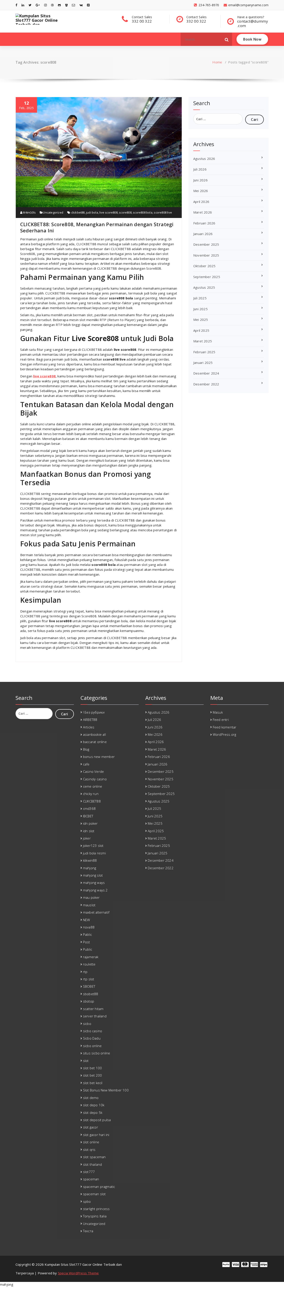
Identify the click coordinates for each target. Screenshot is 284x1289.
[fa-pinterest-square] (88, 5)
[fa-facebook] (16, 5)
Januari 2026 (203, 234)
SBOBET (89, 986)
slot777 (89, 1171)
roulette (89, 964)
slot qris (89, 1149)
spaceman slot (94, 1194)
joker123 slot (93, 845)
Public (87, 949)
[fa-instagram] (45, 5)
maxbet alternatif (96, 912)
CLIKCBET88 (92, 801)
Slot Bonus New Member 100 (106, 1090)
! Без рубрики (94, 712)
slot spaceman (94, 1157)
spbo (87, 1201)
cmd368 (89, 808)
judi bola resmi (94, 853)
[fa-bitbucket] (66, 5)
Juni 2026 (200, 180)
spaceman (91, 1179)
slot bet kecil (93, 1083)
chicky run (91, 793)
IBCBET (88, 816)
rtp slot (88, 979)
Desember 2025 (206, 244)
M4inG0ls (29, 212)
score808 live (163, 212)
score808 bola (142, 212)
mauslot (89, 905)
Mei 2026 (200, 190)
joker (87, 838)
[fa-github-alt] (59, 5)
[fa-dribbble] (52, 5)
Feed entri (221, 719)
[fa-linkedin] (23, 5)
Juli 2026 (200, 169)
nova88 (89, 927)
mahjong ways (94, 882)
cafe (86, 764)
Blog (86, 749)
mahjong (89, 868)
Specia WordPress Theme (78, 1273)
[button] (226, 39)
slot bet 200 (92, 1075)
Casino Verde (93, 771)
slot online (91, 1142)
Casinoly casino (95, 779)
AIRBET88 (90, 719)
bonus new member (99, 756)
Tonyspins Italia (94, 1216)
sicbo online (92, 1046)
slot (86, 1060)
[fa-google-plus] (38, 5)
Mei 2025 (200, 319)
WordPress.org (224, 734)
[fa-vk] (81, 5)
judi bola (92, 212)
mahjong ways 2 (95, 890)
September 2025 (206, 277)
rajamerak (91, 957)
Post (86, 942)
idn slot (89, 831)
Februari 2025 (204, 352)
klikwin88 (90, 860)
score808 (125, 212)
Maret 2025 (202, 341)
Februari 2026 (204, 223)
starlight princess (96, 1209)
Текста (88, 1231)
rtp (85, 971)
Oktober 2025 (204, 266)
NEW (86, 920)
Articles (89, 727)
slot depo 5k (92, 1112)
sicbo (87, 1023)
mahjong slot (93, 875)
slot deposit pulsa (97, 1120)
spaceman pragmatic (99, 1186)
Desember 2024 (206, 373)
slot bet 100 (92, 1068)
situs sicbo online (96, 1053)
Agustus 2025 (204, 287)
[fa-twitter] (30, 5)
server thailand (94, 1016)
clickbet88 (78, 212)
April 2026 (201, 201)
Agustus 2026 (204, 158)
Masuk (218, 712)
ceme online (92, 786)
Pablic (87, 934)
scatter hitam (93, 1008)
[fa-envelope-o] (73, 5)
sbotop (88, 1001)
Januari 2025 (203, 362)
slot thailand (92, 1164)
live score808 (108, 212)
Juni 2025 (200, 309)
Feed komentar (225, 727)
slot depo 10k (94, 1105)
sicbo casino (92, 1031)
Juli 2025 (200, 298)
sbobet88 (90, 994)
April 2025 (201, 330)
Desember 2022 (206, 384)
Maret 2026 (202, 212)
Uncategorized (53, 212)
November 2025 (206, 255)
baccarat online (95, 742)
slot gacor (90, 1127)
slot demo (91, 1097)
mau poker (91, 897)
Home (217, 62)
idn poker (90, 823)
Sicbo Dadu (92, 1038)
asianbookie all (94, 734)
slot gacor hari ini (96, 1134)
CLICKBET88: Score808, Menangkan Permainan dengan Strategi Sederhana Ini (96, 227)
